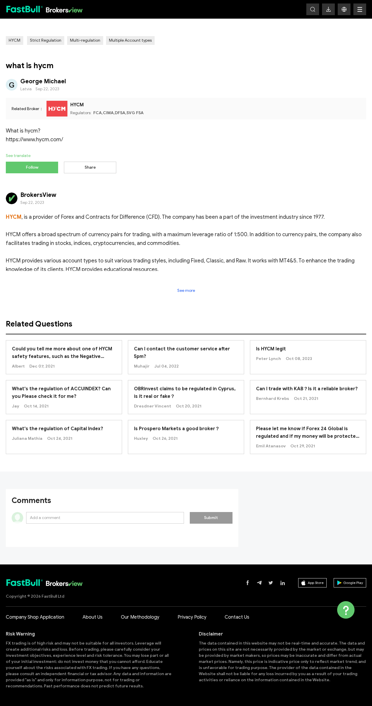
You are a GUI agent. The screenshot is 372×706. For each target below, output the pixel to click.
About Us (93, 617)
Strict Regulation (45, 40)
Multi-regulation (85, 40)
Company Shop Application (35, 617)
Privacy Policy (192, 617)
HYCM (14, 40)
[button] (344, 9)
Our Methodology (140, 617)
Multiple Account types (130, 40)
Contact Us (237, 617)
